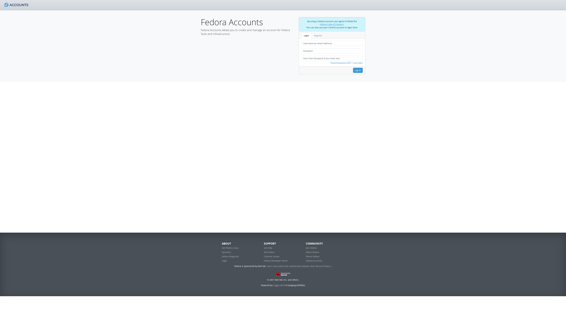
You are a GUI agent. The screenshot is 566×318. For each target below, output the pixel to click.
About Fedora (312, 252)
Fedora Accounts (314, 260)
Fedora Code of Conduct (332, 24)
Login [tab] (306, 35)
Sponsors (226, 252)
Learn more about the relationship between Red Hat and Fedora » (299, 266)
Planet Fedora (312, 256)
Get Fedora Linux (230, 247)
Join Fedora (311, 247)
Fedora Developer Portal (276, 260)
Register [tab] (318, 35)
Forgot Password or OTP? (341, 62)
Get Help (268, 247)
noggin (276, 285)
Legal (224, 260)
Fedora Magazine (230, 256)
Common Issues (271, 256)
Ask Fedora (269, 252)
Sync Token (358, 62)
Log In (358, 70)
